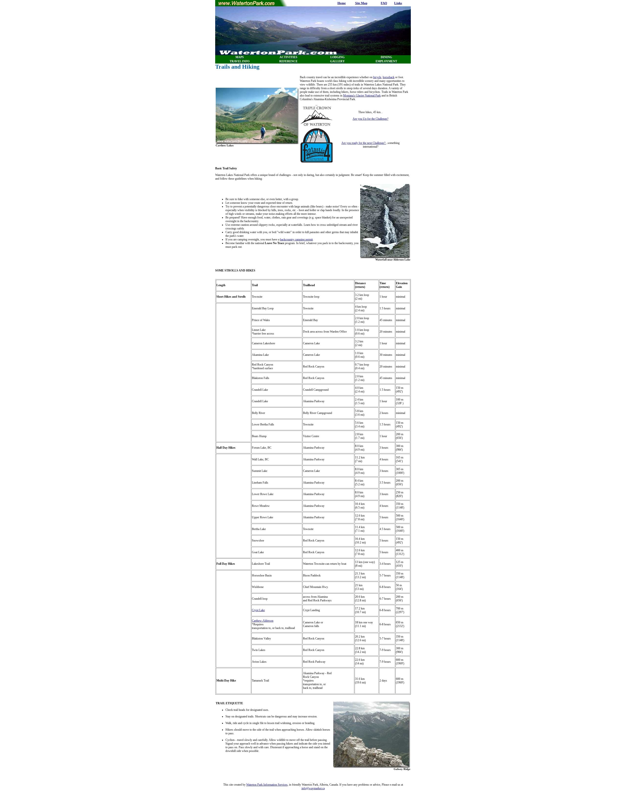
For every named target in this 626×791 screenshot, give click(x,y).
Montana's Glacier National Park (362, 95)
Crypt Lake (258, 610)
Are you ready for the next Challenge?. (363, 143)
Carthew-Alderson (262, 620)
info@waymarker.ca (313, 788)
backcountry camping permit (296, 239)
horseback (388, 77)
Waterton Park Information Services (267, 784)
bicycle (377, 77)
